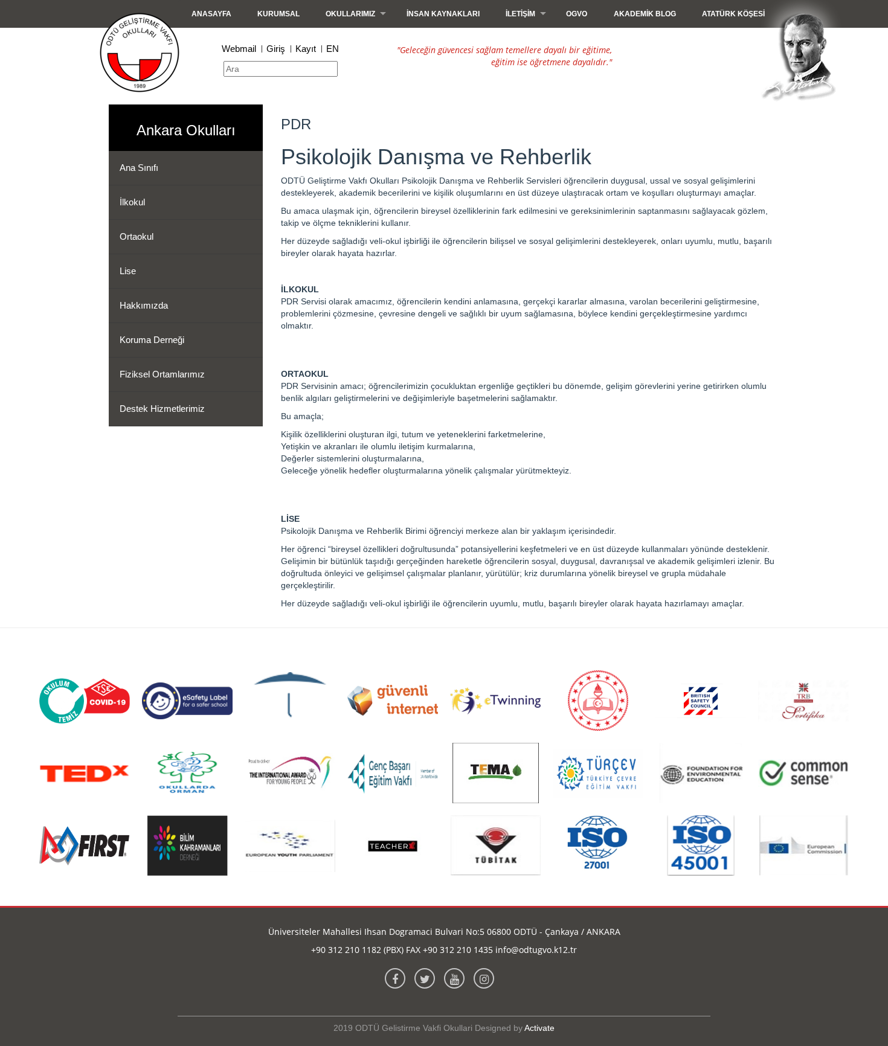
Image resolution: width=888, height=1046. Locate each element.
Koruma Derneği (152, 340)
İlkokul (132, 202)
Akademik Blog (645, 14)
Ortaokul (136, 236)
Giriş (275, 48)
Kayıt (305, 48)
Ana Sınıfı (139, 167)
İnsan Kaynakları (443, 14)
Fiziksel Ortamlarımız (162, 374)
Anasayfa (211, 14)
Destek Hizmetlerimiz (162, 408)
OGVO (576, 14)
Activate (539, 1028)
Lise (128, 271)
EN (332, 48)
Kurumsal (278, 14)
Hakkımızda (144, 305)
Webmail (239, 48)
